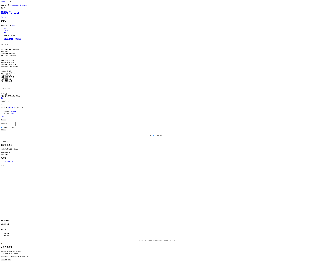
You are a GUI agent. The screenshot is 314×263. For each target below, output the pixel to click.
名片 (5, 32)
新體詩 (13, 113)
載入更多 (3, 119)
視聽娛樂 (14, 25)
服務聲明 (172, 240)
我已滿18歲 (4, 259)
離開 (9, 259)
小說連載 (13, 112)
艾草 (2, 98)
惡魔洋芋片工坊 (10, 12)
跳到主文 (3, 17)
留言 (13, 107)
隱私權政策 (166, 240)
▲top (2, 116)
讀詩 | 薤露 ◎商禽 (12, 39)
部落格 (6, 30)
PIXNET (145, 240)
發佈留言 (3, 129)
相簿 (5, 28)
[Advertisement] (157, 192)
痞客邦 (10, 107)
